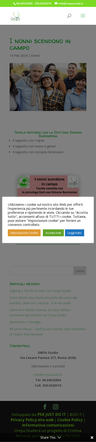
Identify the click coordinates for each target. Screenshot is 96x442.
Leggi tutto (74, 233)
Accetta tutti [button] (53, 233)
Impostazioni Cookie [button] (24, 233)
